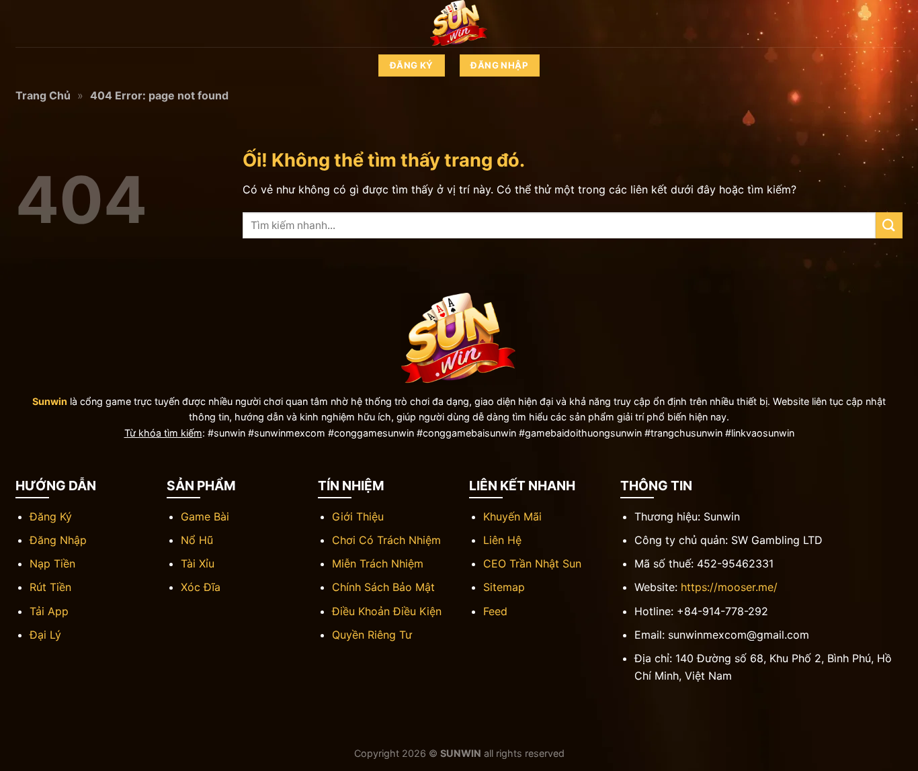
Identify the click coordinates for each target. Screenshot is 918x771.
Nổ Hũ (197, 540)
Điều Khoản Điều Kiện (387, 611)
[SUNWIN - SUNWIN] (459, 23)
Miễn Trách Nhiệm (377, 563)
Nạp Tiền (52, 563)
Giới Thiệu (358, 516)
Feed (495, 611)
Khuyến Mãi (512, 516)
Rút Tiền (50, 587)
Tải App (49, 611)
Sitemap (504, 587)
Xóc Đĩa (200, 587)
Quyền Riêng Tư (372, 634)
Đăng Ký (51, 516)
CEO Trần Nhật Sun (532, 563)
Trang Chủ (43, 95)
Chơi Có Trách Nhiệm (386, 540)
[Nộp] (889, 225)
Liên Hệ (502, 540)
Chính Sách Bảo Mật (383, 587)
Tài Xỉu (197, 563)
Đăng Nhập (58, 540)
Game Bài (205, 516)
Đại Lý (45, 634)
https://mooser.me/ (729, 587)
